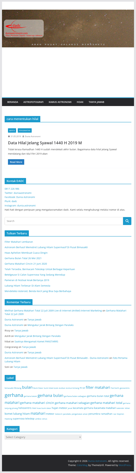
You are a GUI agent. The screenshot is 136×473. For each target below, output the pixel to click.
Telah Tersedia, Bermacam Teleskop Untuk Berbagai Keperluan (40, 269)
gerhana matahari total (106, 403)
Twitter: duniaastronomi (18, 192)
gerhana (14, 395)
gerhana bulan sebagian (75, 396)
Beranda (12, 102)
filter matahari (98, 387)
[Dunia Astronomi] (68, 12)
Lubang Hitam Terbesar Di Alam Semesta (27, 285)
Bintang (17, 388)
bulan (27, 387)
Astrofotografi (33, 102)
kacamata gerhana (83, 408)
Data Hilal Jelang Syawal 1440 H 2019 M (45, 142)
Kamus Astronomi (60, 102)
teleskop (29, 418)
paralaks (67, 414)
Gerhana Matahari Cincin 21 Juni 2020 (26, 263)
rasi (114, 414)
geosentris (125, 388)
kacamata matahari (105, 408)
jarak (70, 408)
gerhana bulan (50, 395)
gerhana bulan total (98, 396)
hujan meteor (59, 408)
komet (9, 413)
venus (44, 419)
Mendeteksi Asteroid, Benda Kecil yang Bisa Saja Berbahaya (38, 291)
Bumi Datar (38, 388)
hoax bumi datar (44, 408)
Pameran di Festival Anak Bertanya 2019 (27, 280)
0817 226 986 (12, 188)
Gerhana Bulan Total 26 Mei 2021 (23, 258)
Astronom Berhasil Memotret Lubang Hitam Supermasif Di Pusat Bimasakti (46, 247)
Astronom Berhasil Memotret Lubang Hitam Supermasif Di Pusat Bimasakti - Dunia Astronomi (57, 357)
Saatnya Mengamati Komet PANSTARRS (36, 341)
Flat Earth (115, 388)
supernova (19, 418)
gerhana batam (30, 396)
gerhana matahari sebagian (72, 403)
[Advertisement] (68, 72)
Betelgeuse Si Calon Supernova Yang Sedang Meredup (35, 274)
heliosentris (25, 408)
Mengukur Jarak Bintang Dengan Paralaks (51, 325)
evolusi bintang (72, 388)
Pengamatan (24, 130)
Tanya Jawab (96, 102)
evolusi (62, 388)
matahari (38, 413)
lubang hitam (21, 413)
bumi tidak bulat (51, 388)
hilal (34, 408)
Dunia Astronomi (32, 136)
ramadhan (106, 413)
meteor (50, 413)
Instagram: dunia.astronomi (20, 205)
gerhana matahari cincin (37, 403)
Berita (12, 130)
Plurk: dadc (11, 201)
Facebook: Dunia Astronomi (20, 197)
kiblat (127, 408)
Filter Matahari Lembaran (19, 241)
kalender (120, 408)
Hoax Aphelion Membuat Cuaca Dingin (26, 252)
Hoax (80, 102)
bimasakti (9, 388)
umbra (38, 418)
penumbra (94, 413)
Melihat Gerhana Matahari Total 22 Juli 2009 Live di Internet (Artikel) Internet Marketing (53, 310)
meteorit (58, 414)
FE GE (82, 388)
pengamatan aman (80, 414)
